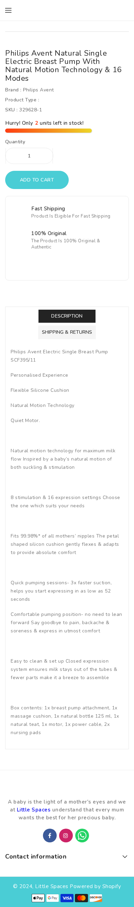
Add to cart (37, 180)
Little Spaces (34, 809)
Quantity (15, 142)
